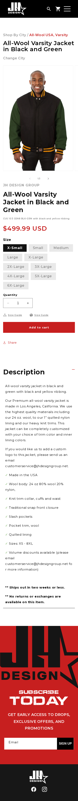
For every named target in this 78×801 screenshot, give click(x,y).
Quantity (10, 294)
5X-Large (43, 276)
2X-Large (15, 267)
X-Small (14, 248)
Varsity (61, 35)
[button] (48, 8)
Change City (14, 58)
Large (12, 257)
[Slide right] (48, 178)
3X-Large (43, 267)
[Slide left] (30, 178)
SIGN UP (65, 743)
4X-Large (16, 276)
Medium (61, 248)
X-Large (35, 257)
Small (38, 248)
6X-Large (15, 285)
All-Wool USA (41, 35)
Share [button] (12, 343)
